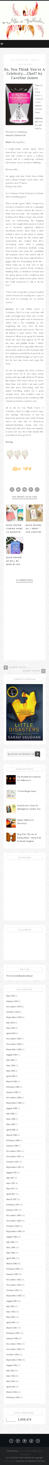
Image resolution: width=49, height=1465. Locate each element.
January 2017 (12, 1210)
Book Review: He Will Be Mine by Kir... (14, 561)
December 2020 (13, 1006)
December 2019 (13, 1038)
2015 (13, 60)
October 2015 (12, 1290)
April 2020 (11, 1033)
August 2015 (11, 1301)
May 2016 (10, 1253)
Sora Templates (25, 1451)
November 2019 (13, 1044)
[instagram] (24, 1440)
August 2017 (11, 1172)
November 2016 (13, 1220)
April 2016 (10, 1258)
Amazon (10, 135)
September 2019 (13, 1049)
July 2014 (10, 1370)
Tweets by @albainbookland (19, 976)
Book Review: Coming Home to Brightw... (14, 528)
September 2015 (13, 1295)
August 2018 (11, 1108)
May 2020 (10, 1028)
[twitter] (18, 1440)
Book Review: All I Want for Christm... (34, 528)
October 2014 (12, 1354)
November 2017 (13, 1156)
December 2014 (13, 1344)
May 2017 (10, 1188)
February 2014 (12, 1397)
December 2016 (13, 1215)
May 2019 (10, 1071)
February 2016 (12, 1269)
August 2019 (11, 1054)
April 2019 (10, 1076)
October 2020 (12, 1012)
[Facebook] (11, 1440)
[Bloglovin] (38, 1440)
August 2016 (11, 1237)
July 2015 (10, 1306)
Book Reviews (22, 60)
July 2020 (10, 1022)
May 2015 (10, 1317)
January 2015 (12, 1338)
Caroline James (25, 64)
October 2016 (12, 1226)
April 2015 (10, 1322)
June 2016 (10, 1247)
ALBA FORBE (10, 1461)
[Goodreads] (31, 1440)
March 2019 (11, 1081)
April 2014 (10, 1386)
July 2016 (10, 1242)
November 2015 (13, 1285)
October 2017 (12, 1162)
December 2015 (13, 1279)
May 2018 (10, 1124)
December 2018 (13, 1097)
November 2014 (13, 1349)
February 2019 (12, 1087)
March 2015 (11, 1328)
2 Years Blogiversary (26, 791)
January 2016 (12, 1274)
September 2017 (13, 1167)
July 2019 (10, 1060)
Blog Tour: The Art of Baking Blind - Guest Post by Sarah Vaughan (29, 837)
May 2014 (10, 1381)
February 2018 (12, 1140)
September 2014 (13, 1360)
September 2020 (14, 1017)
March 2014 (11, 1392)
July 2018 (10, 1113)
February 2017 (12, 1204)
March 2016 (11, 1263)
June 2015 (10, 1311)
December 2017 (13, 1151)
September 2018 (13, 1103)
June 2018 (10, 1119)
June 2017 (10, 1183)
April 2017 (10, 1194)
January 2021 (12, 1001)
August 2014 (11, 1365)
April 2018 (10, 1130)
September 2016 (13, 1231)
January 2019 (12, 1092)
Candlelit (34, 60)
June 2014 (10, 1376)
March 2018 (11, 1135)
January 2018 (12, 1145)
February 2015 (12, 1333)
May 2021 (10, 996)
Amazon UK (20, 135)
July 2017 (10, 1178)
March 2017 (11, 1199)
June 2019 (10, 1065)
